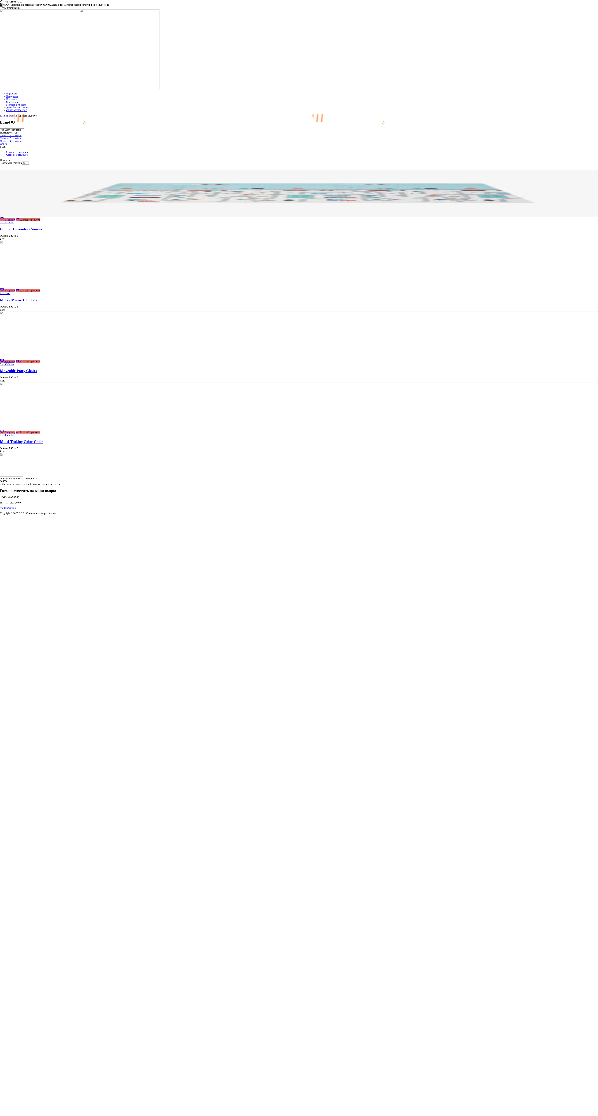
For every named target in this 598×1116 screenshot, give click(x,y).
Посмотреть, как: (9, 132)
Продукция (12, 96)
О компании (12, 102)
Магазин (13, 115)
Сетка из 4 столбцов (10, 141)
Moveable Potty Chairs (18, 371)
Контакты (11, 99)
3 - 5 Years (5, 293)
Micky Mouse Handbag (18, 300)
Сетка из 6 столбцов (17, 154)
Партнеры (11, 93)
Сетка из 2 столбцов (10, 135)
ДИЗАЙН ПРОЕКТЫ (17, 107)
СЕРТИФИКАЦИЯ (16, 110)
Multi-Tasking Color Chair (21, 442)
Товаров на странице (11, 163)
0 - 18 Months (7, 222)
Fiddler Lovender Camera (21, 229)
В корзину (10, 219)
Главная (4, 115)
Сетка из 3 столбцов (10, 138)
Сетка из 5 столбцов (17, 152)
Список (4, 144)
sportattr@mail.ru (8, 508)
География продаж (16, 104)
